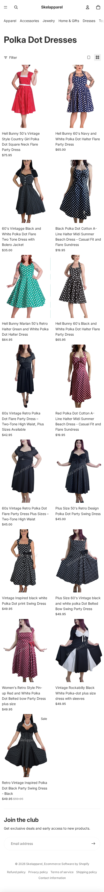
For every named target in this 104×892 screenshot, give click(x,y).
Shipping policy (86, 872)
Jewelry (49, 21)
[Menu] (5, 7)
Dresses (89, 21)
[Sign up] (93, 843)
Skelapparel (34, 864)
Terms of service (62, 872)
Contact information (52, 878)
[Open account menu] (87, 7)
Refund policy (16, 872)
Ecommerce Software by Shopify (66, 864)
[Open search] (16, 7)
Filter (13, 57)
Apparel (10, 21)
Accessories (29, 21)
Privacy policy (38, 872)
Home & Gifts (69, 21)
